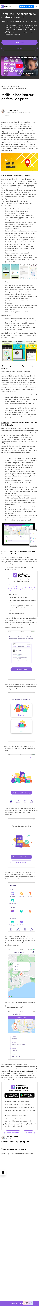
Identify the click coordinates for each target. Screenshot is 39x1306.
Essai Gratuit (14, 587)
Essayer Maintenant (26, 6)
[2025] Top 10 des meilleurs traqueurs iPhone (17, 1154)
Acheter (19, 48)
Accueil (3, 86)
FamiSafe (5, 423)
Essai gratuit (19, 42)
